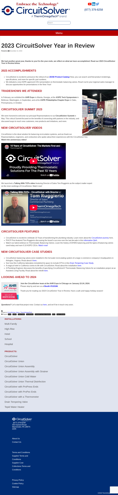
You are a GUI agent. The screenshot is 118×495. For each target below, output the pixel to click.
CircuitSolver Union (14, 361)
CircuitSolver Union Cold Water (20, 376)
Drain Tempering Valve (16, 402)
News (18, 312)
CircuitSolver (11, 312)
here (35, 261)
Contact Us (16, 442)
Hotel (7, 334)
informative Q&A (90, 240)
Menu (59, 33)
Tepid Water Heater (14, 407)
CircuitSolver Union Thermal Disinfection (25, 381)
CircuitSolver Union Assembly (20, 366)
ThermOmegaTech (26, 312)
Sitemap (15, 487)
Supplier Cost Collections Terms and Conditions (21, 466)
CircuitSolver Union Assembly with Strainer (26, 371)
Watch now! (43, 245)
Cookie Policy (18, 484)
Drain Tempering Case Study (81, 263)
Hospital (9, 344)
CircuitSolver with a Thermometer (22, 397)
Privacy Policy (18, 480)
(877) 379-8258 (93, 9)
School (8, 339)
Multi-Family (11, 324)
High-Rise (10, 329)
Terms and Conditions (21, 452)
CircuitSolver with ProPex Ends (20, 391)
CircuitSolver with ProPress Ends (21, 386)
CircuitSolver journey (100, 238)
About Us (16, 439)
